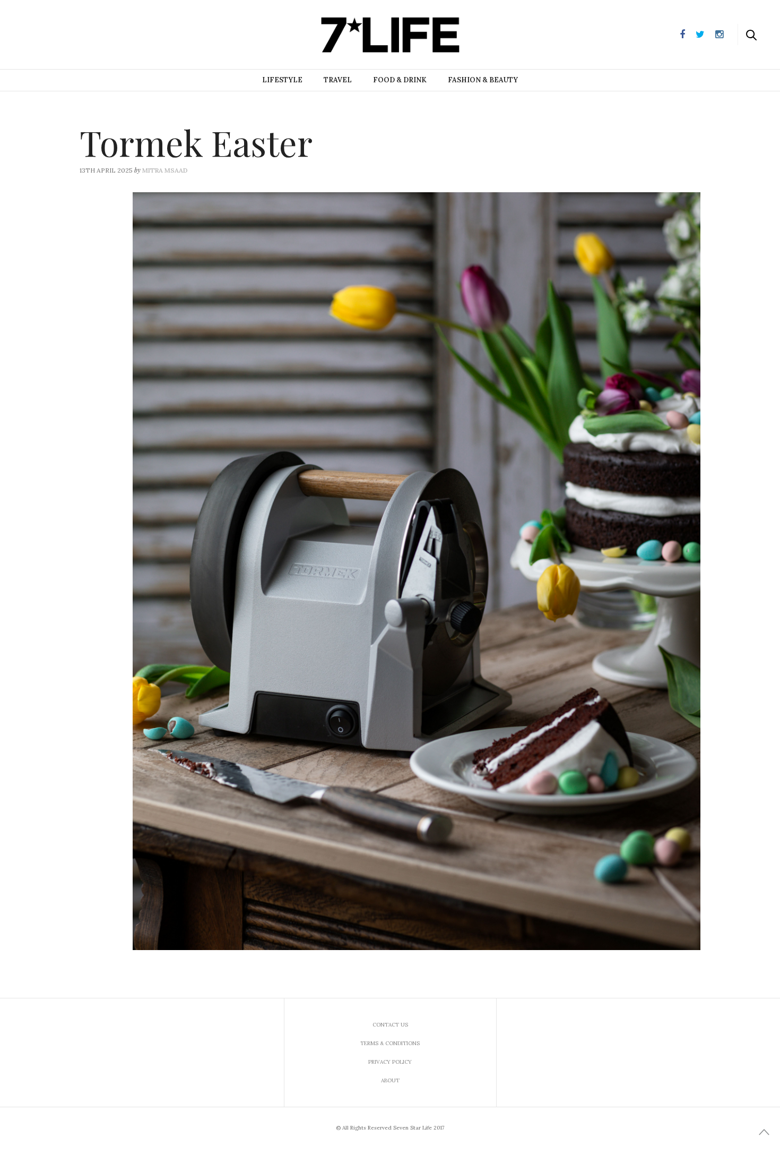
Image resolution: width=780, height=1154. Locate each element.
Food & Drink (400, 79)
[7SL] (61, 33)
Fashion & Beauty (483, 79)
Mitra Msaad (165, 170)
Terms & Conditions (390, 1043)
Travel (338, 79)
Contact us (390, 1024)
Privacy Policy (390, 1061)
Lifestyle (282, 79)
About (390, 1080)
